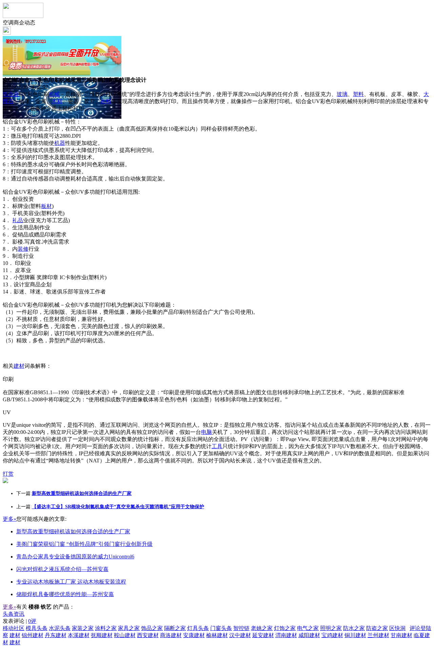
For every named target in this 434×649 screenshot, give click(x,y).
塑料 (358, 94)
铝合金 (11, 94)
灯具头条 (198, 628)
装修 (23, 249)
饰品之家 (152, 628)
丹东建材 (55, 635)
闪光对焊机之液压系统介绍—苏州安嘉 (62, 569)
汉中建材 (240, 635)
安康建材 (194, 635)
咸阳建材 (309, 635)
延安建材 (263, 635)
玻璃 (342, 94)
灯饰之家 (285, 628)
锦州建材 (32, 635)
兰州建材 (378, 635)
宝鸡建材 (332, 635)
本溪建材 (79, 635)
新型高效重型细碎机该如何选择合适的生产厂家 (73, 531)
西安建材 (148, 635)
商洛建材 (171, 635)
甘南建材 (401, 635)
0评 (32, 621)
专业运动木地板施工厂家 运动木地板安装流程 (71, 582)
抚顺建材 (102, 635)
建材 (19, 366)
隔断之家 (175, 628)
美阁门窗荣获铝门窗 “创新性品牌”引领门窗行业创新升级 (84, 544)
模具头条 (36, 628)
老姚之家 (262, 628)
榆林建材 (217, 635)
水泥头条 (60, 628)
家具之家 (129, 628)
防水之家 (354, 628)
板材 (46, 206)
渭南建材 (286, 635)
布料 (105, 101)
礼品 (17, 220)
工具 (217, 446)
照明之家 (331, 628)
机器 (59, 143)
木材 (57, 101)
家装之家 (83, 628)
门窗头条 (221, 628)
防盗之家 (377, 628)
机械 (54, 94)
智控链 (241, 628)
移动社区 (13, 628)
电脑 (206, 432)
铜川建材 (355, 635)
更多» (9, 519)
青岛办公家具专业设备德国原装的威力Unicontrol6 (75, 556)
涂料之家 (106, 628)
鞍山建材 (125, 635)
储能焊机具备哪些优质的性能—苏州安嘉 (65, 594)
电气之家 (308, 628)
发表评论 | (19, 621)
